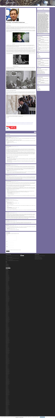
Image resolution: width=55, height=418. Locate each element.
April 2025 (7, 284)
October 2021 (7, 320)
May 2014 (7, 397)
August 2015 (7, 384)
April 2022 (7, 315)
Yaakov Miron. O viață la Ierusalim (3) (40, 71)
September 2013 (7, 404)
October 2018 (7, 351)
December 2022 (7, 308)
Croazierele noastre (42, 41)
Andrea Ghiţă (38, 48)
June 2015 (7, 386)
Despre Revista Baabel (8, 6)
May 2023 (7, 304)
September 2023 (7, 300)
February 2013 (7, 409)
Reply (17, 137)
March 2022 (7, 316)
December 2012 (7, 411)
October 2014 (7, 393)
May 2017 (7, 366)
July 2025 (7, 281)
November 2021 (7, 319)
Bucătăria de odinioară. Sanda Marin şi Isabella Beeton (42, 69)
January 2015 (7, 390)
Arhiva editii (17, 23)
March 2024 (7, 295)
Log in (38, 54)
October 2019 (7, 341)
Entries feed (38, 55)
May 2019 (7, 345)
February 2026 (7, 275)
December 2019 (7, 339)
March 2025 (7, 285)
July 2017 (7, 364)
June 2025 (7, 282)
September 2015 (7, 383)
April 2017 (7, 367)
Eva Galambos (10, 23)
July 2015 (7, 385)
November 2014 (7, 392)
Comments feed (38, 56)
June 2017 (7, 365)
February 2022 (7, 317)
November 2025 (7, 278)
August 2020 (7, 332)
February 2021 (7, 327)
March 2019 (7, 347)
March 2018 (7, 357)
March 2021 (7, 326)
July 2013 (7, 405)
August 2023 (7, 301)
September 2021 (7, 321)
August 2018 (7, 353)
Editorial (20, 23)
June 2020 (7, 334)
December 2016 (7, 370)
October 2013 (7, 403)
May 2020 (7, 335)
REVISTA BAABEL (10, 2)
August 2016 (7, 374)
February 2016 (7, 379)
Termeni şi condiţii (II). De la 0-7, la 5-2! (41, 73)
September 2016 (7, 373)
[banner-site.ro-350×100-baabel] (11, 127)
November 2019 (7, 340)
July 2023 (7, 302)
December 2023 (7, 298)
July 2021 (7, 323)
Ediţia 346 (19, 23)
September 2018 (7, 352)
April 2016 (7, 377)
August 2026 (7, 270)
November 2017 (7, 361)
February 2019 (7, 348)
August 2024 (7, 291)
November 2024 (7, 288)
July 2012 (7, 415)
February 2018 (7, 358)
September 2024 (7, 290)
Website (7, 246)
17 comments (13, 23)
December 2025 (7, 277)
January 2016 (7, 380)
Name (7, 241)
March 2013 (7, 408)
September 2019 (7, 342)
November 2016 (7, 371)
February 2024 (7, 296)
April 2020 (7, 336)
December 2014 (7, 391)
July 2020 (7, 333)
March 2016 (7, 378)
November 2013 (7, 402)
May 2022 (7, 314)
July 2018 (7, 354)
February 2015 (7, 389)
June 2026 (7, 272)
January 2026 (7, 276)
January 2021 (7, 328)
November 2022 (7, 309)
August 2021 (7, 322)
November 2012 (7, 412)
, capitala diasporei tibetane (41, 72)
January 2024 (7, 297)
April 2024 (7, 294)
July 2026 (7, 271)
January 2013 (7, 410)
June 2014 (7, 396)
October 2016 (7, 372)
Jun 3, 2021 (7, 23)
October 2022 (7, 310)
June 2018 (7, 355)
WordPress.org (7, 265)
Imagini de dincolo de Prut (39, 70)
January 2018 (7, 359)
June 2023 (7, 303)
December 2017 (7, 360)
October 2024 (7, 289)
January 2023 (7, 307)
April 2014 (7, 398)
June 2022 (7, 313)
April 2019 (7, 346)
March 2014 (7, 399)
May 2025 (7, 283)
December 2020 (7, 329)
